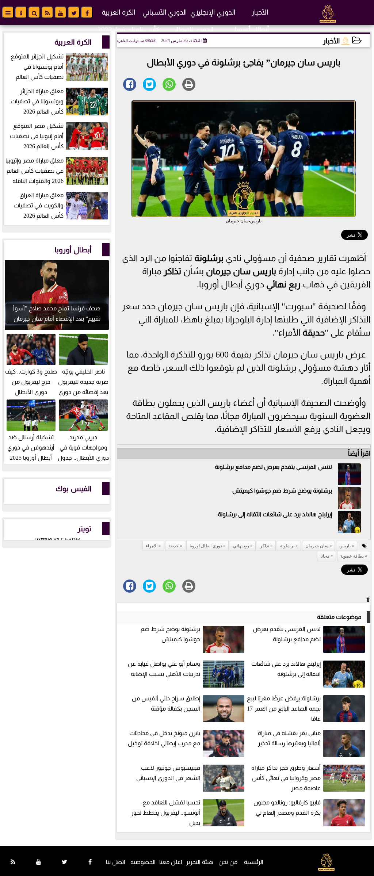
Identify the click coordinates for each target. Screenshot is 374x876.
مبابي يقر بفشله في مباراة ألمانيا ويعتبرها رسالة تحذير (289, 738)
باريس (264, 271)
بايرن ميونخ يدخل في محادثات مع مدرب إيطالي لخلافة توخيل (164, 738)
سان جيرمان (228, 271)
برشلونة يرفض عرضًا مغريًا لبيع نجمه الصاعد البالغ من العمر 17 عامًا (284, 708)
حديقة (313, 332)
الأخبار (259, 12)
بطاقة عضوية (352, 556)
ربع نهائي (283, 284)
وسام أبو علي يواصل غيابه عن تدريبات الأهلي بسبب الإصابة (164, 669)
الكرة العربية (118, 12)
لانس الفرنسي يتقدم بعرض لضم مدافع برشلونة (273, 467)
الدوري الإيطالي (191, 30)
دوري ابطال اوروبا (206, 545)
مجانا (324, 556)
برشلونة (209, 258)
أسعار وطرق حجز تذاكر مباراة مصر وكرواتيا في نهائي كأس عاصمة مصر (286, 778)
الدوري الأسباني (164, 12)
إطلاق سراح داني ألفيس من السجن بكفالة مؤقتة (166, 703)
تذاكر (172, 271)
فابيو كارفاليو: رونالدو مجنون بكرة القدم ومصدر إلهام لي (287, 807)
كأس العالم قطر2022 (129, 30)
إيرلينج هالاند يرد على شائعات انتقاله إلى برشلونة (275, 514)
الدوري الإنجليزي (212, 12)
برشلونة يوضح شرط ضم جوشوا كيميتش (282, 490)
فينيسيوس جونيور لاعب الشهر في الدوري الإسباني (168, 773)
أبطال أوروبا (252, 30)
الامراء (151, 545)
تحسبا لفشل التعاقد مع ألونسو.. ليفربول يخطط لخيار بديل (165, 812)
